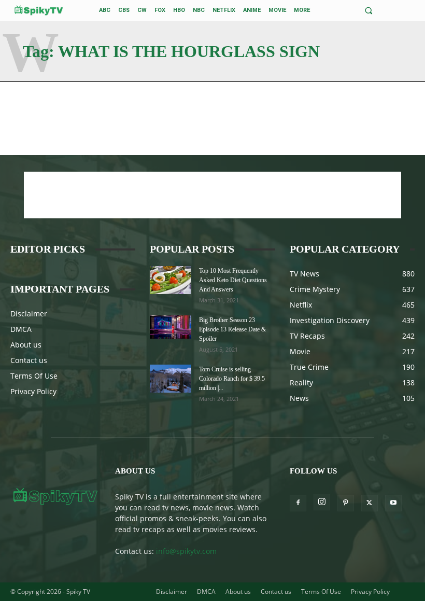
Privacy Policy (33, 391)
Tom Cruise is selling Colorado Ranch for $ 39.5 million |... (232, 379)
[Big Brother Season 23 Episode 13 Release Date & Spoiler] (170, 327)
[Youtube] (393, 503)
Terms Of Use (34, 376)
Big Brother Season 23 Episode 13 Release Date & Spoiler (232, 329)
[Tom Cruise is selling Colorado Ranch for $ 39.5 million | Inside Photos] (170, 378)
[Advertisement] (212, 195)
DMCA (21, 329)
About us (25, 345)
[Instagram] (322, 502)
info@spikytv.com (186, 551)
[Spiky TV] (39, 10)
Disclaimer (28, 313)
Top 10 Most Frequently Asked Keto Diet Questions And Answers (233, 280)
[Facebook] (298, 503)
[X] (369, 503)
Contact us (28, 360)
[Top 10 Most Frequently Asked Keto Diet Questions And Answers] (170, 280)
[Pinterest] (345, 503)
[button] (368, 10)
